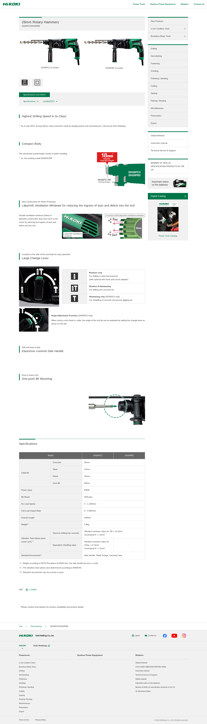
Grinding (154, 71)
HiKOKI (22, 645)
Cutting (154, 86)
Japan (137, 636)
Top (20, 626)
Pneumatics (156, 116)
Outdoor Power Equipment (163, 4)
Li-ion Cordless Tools (27, 663)
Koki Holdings (40, 645)
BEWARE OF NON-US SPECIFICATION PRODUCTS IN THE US (167, 166)
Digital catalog (140, 679)
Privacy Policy (40, 720)
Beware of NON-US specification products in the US (155, 687)
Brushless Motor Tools (27, 667)
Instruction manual (159, 143)
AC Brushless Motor (143, 691)
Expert (154, 123)
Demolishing (156, 56)
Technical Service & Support (163, 150)
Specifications (29, 101)
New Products (157, 21)
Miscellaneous (157, 108)
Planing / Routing (158, 101)
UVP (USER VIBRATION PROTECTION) (150, 667)
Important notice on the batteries (147, 683)
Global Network (157, 135)
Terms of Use (24, 720)
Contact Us (199, 4)
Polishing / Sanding (159, 78)
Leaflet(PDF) (48, 101)
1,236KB (32, 589)
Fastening (155, 63)
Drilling (154, 48)
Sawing (154, 93)
